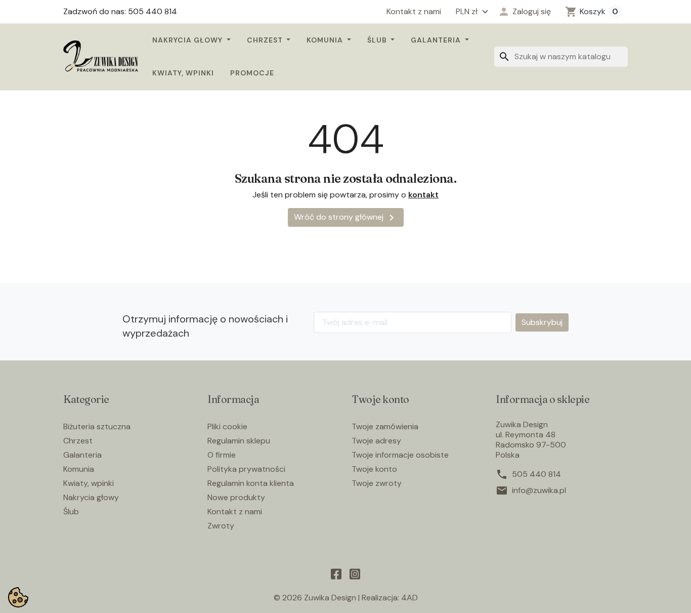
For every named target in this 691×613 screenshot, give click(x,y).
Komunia (326, 40)
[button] (524, 12)
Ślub (378, 40)
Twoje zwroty (377, 483)
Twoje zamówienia (385, 426)
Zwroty (220, 525)
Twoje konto (374, 469)
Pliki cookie (227, 426)
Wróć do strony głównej (346, 218)
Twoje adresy (376, 440)
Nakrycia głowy (188, 40)
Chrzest (266, 40)
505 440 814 (536, 474)
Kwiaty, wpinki (183, 72)
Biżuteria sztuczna (97, 426)
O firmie (221, 454)
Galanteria (437, 40)
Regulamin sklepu (238, 440)
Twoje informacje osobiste (400, 454)
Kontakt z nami (413, 12)
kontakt (423, 194)
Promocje (252, 72)
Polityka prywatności (246, 469)
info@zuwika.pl (539, 490)
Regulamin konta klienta (250, 483)
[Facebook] (336, 573)
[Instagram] (355, 573)
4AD (409, 597)
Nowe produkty (236, 497)
